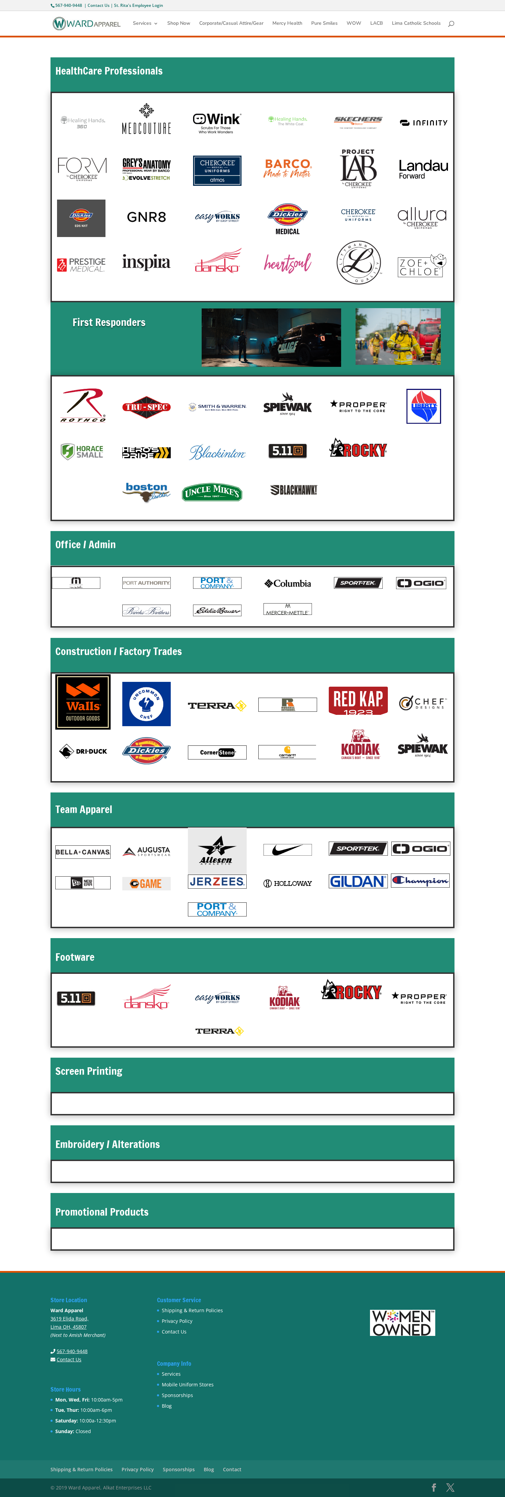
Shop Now (178, 23)
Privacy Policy (177, 1321)
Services (142, 23)
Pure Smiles (324, 23)
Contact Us (99, 5)
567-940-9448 (68, 5)
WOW (354, 23)
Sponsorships (177, 1395)
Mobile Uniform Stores (188, 1384)
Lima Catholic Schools (416, 23)
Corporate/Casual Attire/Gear (231, 23)
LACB (376, 23)
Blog (167, 1406)
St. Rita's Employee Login (138, 5)
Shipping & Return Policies (192, 1310)
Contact (232, 1469)
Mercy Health (287, 23)
